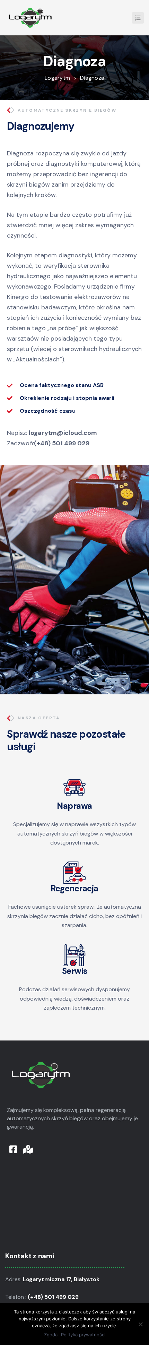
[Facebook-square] (13, 1149)
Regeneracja (74, 888)
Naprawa (74, 805)
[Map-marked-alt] (28, 1149)
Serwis (74, 971)
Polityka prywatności (83, 1334)
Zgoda (51, 1334)
